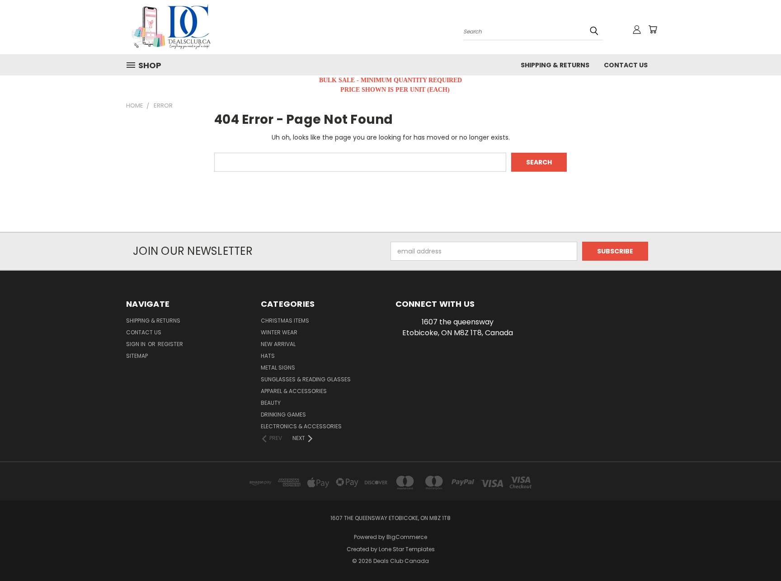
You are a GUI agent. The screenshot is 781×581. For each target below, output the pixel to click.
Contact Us (626, 65)
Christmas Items (285, 320)
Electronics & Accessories (301, 426)
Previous (757, 553)
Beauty (271, 403)
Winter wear (279, 332)
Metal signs (278, 367)
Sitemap (137, 356)
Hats (268, 356)
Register (170, 344)
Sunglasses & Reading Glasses (306, 379)
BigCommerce (406, 537)
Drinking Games (283, 414)
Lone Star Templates (407, 549)
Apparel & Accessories (294, 391)
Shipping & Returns (555, 65)
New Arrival (278, 344)
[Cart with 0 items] (652, 29)
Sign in (136, 344)
